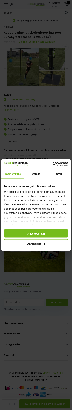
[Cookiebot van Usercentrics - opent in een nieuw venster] (52, 164)
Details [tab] (36, 173)
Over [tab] (59, 173)
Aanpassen (34, 243)
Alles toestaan (36, 233)
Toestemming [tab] (13, 173)
